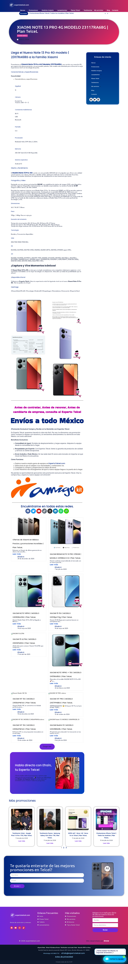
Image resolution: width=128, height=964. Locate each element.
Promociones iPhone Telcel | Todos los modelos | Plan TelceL (106, 835)
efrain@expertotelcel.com (73, 953)
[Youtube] (38, 511)
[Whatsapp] (60, 511)
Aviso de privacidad (64, 956)
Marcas (22, 10)
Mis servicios (98, 10)
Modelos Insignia (48, 10)
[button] (107, 13)
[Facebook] (27, 511)
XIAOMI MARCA (22, 36)
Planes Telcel (75, 10)
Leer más (17, 554)
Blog (108, 10)
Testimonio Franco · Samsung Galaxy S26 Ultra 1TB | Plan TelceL (50, 835)
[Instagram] (49, 511)
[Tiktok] (44, 511)
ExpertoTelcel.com (57, 463)
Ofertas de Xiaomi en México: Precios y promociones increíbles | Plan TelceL (28, 543)
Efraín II (21, 556)
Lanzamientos (62, 10)
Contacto (115, 10)
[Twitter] (33, 511)
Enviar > (17, 886)
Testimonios (88, 10)
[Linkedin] (55, 511)
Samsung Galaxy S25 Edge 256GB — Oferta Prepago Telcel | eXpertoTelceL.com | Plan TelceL (63, 13)
